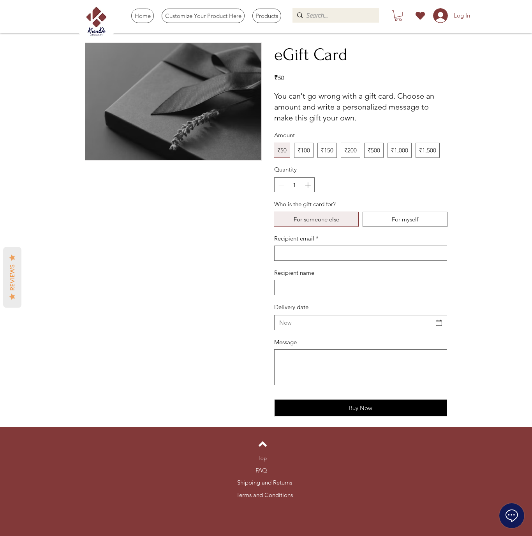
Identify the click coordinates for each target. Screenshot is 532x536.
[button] (266, 16)
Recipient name (294, 272)
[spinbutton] (294, 185)
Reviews (12, 277)
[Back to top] (263, 444)
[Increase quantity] (308, 185)
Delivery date (291, 307)
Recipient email (296, 238)
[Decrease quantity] (280, 185)
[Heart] (420, 15)
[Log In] (439, 15)
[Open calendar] (439, 322)
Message (285, 342)
